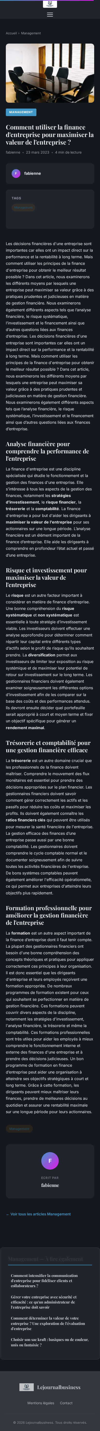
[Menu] (50, 14)
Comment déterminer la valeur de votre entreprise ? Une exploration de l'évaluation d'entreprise (48, 1323)
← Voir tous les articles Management (38, 1214)
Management (31, 33)
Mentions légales (40, 1403)
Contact (66, 1403)
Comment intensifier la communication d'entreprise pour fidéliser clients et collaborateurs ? (44, 1280)
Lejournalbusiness (59, 1387)
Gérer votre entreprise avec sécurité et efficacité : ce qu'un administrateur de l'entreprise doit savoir (43, 1302)
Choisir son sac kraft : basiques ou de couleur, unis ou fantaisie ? (50, 1342)
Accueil (11, 33)
